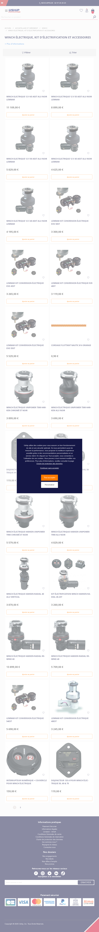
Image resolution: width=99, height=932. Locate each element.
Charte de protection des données (49, 464)
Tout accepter (49, 478)
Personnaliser (49, 485)
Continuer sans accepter (49, 468)
